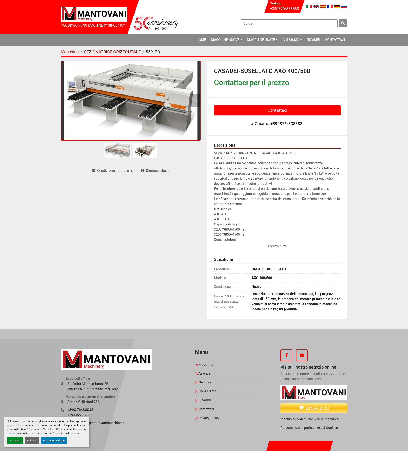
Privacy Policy (209, 418)
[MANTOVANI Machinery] (106, 359)
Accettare (15, 440)
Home (201, 40)
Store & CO (317, 408)
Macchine (205, 364)
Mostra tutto (277, 246)
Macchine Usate (261, 40)
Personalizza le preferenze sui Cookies (309, 428)
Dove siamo (207, 391)
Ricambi (313, 40)
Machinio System (293, 419)
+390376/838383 (284, 8)
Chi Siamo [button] (291, 40)
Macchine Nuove (225, 40)
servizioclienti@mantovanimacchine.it (95, 423)
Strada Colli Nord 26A (83, 402)
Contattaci (335, 40)
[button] (226, 39)
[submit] (343, 23)
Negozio (204, 382)
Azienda (204, 373)
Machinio (331, 419)
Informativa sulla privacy (64, 433)
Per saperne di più (54, 440)
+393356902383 (79, 415)
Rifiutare (32, 440)
